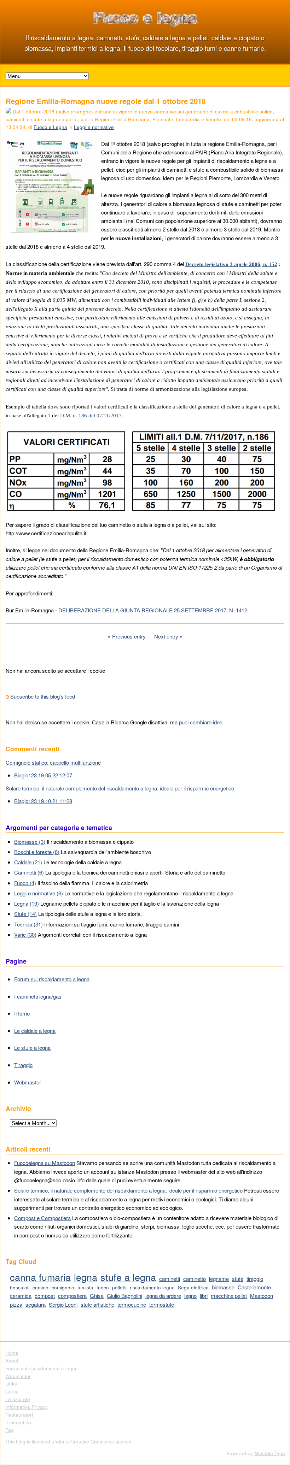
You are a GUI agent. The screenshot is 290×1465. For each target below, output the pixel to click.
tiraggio (254, 1278)
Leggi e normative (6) (38, 893)
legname (219, 1278)
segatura (35, 1304)
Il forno (22, 1013)
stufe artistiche (97, 1304)
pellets (119, 1287)
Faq (9, 1429)
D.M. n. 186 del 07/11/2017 (91, 415)
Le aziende (17, 1399)
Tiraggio (23, 1065)
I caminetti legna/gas (38, 996)
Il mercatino (18, 1422)
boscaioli (19, 1287)
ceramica (20, 1295)
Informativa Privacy (26, 1407)
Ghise (97, 1295)
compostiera (72, 1295)
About (11, 1360)
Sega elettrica (193, 1287)
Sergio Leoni (63, 1304)
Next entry (166, 636)
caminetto (194, 1278)
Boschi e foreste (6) (36, 851)
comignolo (63, 1287)
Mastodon (261, 1295)
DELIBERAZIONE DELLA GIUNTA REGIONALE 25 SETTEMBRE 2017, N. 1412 (152, 610)
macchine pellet (229, 1295)
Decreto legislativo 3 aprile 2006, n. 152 (231, 264)
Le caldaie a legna (35, 1030)
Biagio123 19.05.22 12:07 (43, 775)
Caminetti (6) (29, 872)
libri (204, 1295)
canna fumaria (40, 1277)
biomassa (223, 1287)
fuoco (103, 1287)
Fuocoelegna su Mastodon (44, 1162)
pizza (16, 1304)
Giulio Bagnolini (124, 1295)
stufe (237, 1278)
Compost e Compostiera (42, 1218)
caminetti (169, 1278)
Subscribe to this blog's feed (42, 696)
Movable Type (269, 1453)
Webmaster (27, 1082)
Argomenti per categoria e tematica (59, 827)
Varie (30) (25, 934)
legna (85, 1277)
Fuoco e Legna (50, 127)
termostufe (161, 1304)
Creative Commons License (101, 1441)
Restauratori (19, 1414)
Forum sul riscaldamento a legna (51, 979)
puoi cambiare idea (200, 722)
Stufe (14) (25, 913)
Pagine (16, 961)
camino (40, 1287)
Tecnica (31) (28, 924)
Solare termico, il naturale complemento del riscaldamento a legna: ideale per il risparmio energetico (120, 788)
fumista (85, 1287)
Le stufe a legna (32, 1047)
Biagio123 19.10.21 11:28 (43, 801)
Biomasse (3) (29, 841)
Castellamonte (254, 1287)
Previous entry (129, 636)
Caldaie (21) (28, 862)
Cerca (12, 1391)
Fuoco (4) (25, 883)
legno (190, 1295)
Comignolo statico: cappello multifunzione (53, 762)
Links (11, 1383)
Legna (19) (26, 903)
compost (45, 1295)
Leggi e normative (94, 127)
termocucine (131, 1304)
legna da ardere (163, 1295)
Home (11, 1352)
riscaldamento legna (152, 1287)
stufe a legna (128, 1277)
